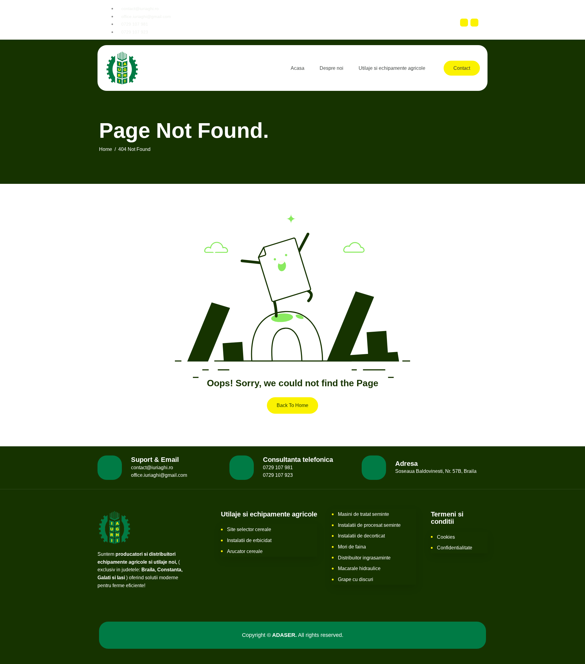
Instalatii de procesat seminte (369, 525)
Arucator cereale (245, 551)
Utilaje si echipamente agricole (392, 68)
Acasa (297, 68)
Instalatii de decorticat (361, 535)
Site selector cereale (249, 529)
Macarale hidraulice (359, 568)
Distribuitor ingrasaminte (364, 557)
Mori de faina (352, 546)
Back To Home (292, 405)
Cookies (446, 537)
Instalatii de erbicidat (249, 540)
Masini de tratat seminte (363, 514)
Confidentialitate (454, 547)
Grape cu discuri (355, 579)
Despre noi (331, 68)
